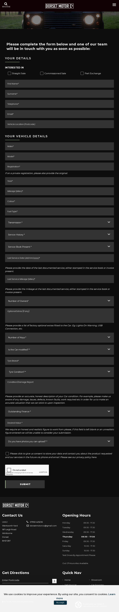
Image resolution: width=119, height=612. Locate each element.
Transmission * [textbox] (15, 222)
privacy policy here (86, 457)
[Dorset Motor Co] (59, 6)
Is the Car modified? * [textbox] (19, 349)
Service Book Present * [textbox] (19, 247)
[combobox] (59, 223)
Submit (25, 484)
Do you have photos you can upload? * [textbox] (27, 441)
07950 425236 (36, 522)
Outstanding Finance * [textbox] (19, 411)
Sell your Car (71, 585)
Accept (60, 602)
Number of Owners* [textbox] (18, 301)
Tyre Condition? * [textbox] (17, 372)
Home (68, 580)
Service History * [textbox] (16, 234)
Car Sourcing (97, 585)
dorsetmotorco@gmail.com (43, 526)
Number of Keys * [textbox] (17, 337)
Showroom (96, 580)
